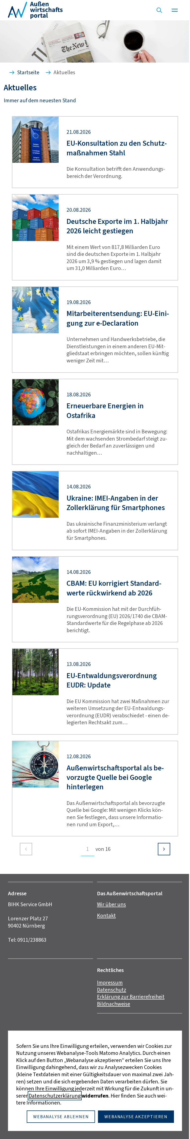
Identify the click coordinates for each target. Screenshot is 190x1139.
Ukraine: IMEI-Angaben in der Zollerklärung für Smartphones (116, 503)
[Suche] (159, 10)
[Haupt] (174, 10)
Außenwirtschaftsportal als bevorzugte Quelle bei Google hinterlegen (115, 777)
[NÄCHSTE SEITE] (164, 849)
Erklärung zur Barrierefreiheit (131, 996)
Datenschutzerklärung (55, 1095)
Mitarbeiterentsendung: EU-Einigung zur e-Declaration (118, 318)
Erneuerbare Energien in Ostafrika (105, 410)
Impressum (110, 982)
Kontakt (106, 915)
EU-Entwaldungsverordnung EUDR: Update (112, 680)
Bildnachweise (113, 1003)
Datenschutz (111, 989)
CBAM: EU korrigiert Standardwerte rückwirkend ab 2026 (114, 588)
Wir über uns (111, 904)
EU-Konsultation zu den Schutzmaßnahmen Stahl (117, 148)
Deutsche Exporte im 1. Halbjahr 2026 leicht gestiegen (117, 226)
